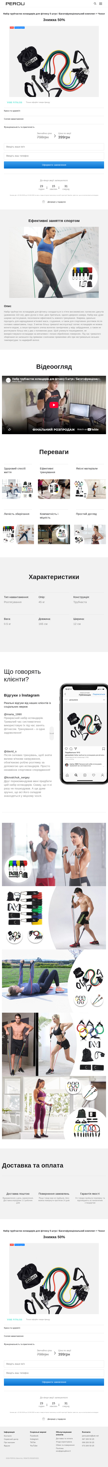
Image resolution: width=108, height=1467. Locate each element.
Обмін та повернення (65, 1445)
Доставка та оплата (64, 1438)
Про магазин (9, 1442)
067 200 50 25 (88, 1439)
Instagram (34, 1439)
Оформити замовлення (54, 165)
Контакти (8, 1435)
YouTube (33, 1445)
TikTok (33, 1442)
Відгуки (7, 1445)
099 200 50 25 (88, 1442)
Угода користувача (64, 1441)
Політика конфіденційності (63, 1449)
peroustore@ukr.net (90, 1435)
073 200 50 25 (88, 1445)
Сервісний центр (11, 1439)
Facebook (34, 1435)
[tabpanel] (54, 70)
